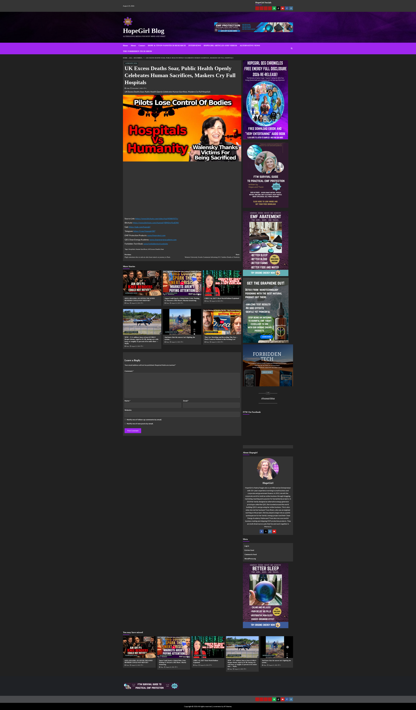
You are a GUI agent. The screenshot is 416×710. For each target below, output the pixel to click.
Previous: (147, 256)
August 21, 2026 (136, 346)
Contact (142, 45)
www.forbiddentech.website (156, 244)
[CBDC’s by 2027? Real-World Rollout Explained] (222, 283)
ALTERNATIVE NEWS (250, 45)
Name (127, 401)
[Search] (291, 48)
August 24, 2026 (175, 303)
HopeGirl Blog (143, 30)
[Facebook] (287, 8)
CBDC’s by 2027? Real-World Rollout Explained (222, 298)
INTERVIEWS (194, 45)
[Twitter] (266, 531)
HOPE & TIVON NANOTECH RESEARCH (167, 45)
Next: (212, 256)
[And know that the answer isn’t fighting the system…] (182, 322)
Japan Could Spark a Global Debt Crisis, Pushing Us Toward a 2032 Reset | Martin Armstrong (172, 662)
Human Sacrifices (141, 249)
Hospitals (132, 249)
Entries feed (249, 550)
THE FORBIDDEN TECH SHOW (137, 51)
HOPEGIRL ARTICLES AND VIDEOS (220, 45)
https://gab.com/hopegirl (139, 227)
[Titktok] (278, 8)
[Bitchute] (261, 8)
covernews (217, 706)
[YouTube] (274, 531)
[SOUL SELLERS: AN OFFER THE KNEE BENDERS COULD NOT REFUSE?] (142, 283)
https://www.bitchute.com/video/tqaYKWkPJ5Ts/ (156, 218)
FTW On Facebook (252, 412)
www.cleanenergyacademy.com (163, 239)
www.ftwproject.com (156, 235)
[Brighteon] (270, 8)
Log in (247, 546)
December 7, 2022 (137, 88)
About (133, 45)
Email (186, 401)
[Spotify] (274, 8)
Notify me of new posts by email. (140, 424)
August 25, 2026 (136, 303)
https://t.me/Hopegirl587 (144, 231)
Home (125, 45)
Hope (128, 88)
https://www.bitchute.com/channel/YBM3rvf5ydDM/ (156, 222)
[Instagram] (291, 8)
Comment (129, 371)
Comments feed (251, 554)
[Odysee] (266, 8)
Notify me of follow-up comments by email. (144, 420)
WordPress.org (250, 559)
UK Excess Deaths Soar (156, 249)
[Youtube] (282, 8)
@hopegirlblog (268, 398)
